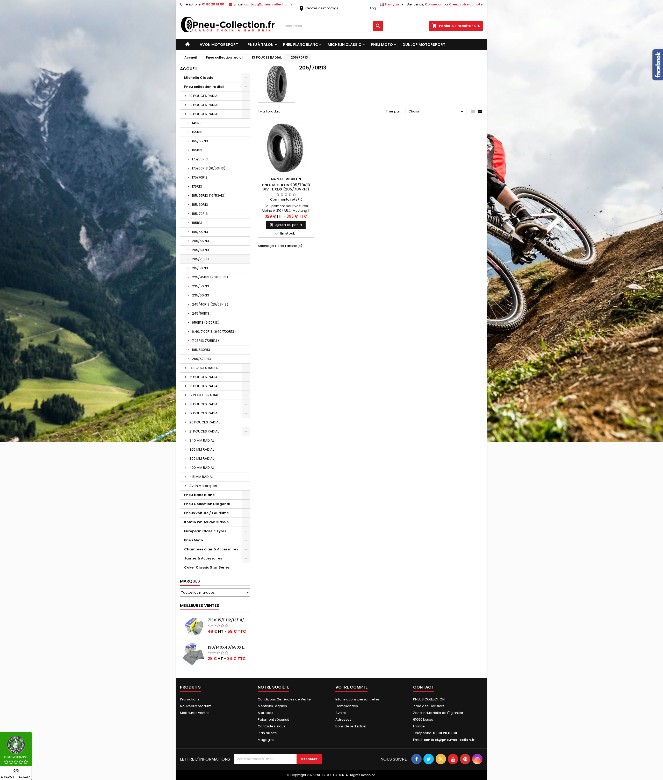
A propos (265, 712)
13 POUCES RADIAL (204, 113)
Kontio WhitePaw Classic (206, 522)
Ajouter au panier (286, 225)
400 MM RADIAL (201, 467)
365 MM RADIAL (201, 449)
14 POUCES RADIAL (204, 367)
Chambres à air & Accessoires (211, 549)
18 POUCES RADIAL (204, 404)
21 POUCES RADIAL (204, 431)
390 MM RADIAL (201, 458)
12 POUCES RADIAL (204, 104)
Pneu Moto (382, 44)
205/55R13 (200, 240)
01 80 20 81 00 (213, 4)
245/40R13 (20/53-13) (210, 304)
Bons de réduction (350, 726)
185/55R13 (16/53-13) (209, 195)
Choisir (436, 112)
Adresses (343, 719)
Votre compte (351, 687)
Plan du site (267, 733)
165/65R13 (200, 141)
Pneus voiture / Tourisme (206, 512)
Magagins (266, 739)
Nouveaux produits (196, 706)
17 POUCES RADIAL (204, 395)
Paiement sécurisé (273, 719)
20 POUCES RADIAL (204, 422)
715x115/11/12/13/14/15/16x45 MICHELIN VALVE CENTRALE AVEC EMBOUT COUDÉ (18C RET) (228, 620)
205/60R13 (200, 249)
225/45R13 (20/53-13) (210, 277)
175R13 (197, 186)
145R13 (197, 122)
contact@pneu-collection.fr (268, 4)
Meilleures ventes (195, 712)
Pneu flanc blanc (300, 44)
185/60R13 (200, 204)
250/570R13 (201, 358)
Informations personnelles (357, 699)
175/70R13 (199, 177)
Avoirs (340, 712)
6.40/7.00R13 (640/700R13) (214, 331)
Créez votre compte (465, 4)
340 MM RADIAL (201, 440)
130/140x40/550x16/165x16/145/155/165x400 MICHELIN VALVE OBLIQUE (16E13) (228, 647)
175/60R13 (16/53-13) (208, 168)
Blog (372, 8)
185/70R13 (200, 213)
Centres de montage (318, 8)
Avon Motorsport (219, 44)
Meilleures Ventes (199, 605)
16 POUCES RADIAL (204, 386)
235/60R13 (200, 295)
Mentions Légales (272, 706)
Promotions (189, 699)
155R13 (197, 132)
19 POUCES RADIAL (204, 413)
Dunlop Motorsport (423, 44)
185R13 (197, 222)
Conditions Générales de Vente (284, 699)
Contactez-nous (271, 726)
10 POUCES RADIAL (204, 95)
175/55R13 (200, 159)
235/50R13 (200, 286)
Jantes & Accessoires (203, 558)
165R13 (197, 150)
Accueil (189, 69)
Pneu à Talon (260, 44)
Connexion (433, 4)
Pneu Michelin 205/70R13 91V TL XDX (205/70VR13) (286, 187)
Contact (423, 687)
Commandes (346, 706)
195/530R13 (201, 349)
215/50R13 (200, 268)
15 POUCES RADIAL (204, 376)
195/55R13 (200, 231)
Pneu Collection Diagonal (207, 503)
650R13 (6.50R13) (205, 322)
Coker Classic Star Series (206, 567)
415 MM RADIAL (201, 476)
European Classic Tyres (205, 531)
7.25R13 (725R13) (205, 340)
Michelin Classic (344, 44)
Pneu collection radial (204, 86)
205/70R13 (200, 259)
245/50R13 (200, 313)
